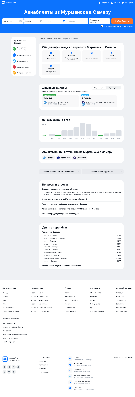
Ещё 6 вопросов (9, 342)
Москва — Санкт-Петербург (42, 308)
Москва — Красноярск (39, 300)
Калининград (70, 308)
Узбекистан (120, 304)
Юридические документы (122, 357)
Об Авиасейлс (44, 357)
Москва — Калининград (40, 296)
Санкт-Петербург (71, 300)
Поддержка (43, 365)
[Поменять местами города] (23, 21)
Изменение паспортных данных (15, 334)
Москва (67, 293)
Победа (5, 293)
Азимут (5, 300)
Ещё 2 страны (121, 311)
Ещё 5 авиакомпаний (11, 311)
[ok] (13, 371)
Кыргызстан (121, 308)
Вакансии (42, 361)
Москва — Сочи (37, 293)
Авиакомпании (9, 288)
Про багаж (7, 331)
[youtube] (9, 371)
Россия (5, 296)
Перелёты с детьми (10, 338)
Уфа (91, 308)
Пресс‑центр (44, 372)
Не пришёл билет (9, 323)
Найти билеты (122, 21)
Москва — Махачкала (39, 304)
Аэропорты (95, 288)
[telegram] (9, 367)
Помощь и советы (11, 319)
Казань (92, 300)
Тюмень (68, 304)
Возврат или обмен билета (13, 327)
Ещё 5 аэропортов (97, 311)
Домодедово (95, 304)
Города (68, 288)
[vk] (4, 367)
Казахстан (120, 296)
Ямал (5, 304)
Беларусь (120, 293)
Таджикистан (121, 300)
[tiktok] (18, 367)
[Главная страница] (10, 2)
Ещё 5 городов (70, 311)
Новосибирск (70, 296)
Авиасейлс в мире (124, 288)
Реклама (42, 369)
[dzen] (4, 371)
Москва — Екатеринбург (40, 311)
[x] (13, 367)
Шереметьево (95, 293)
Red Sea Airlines (9, 308)
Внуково (93, 296)
